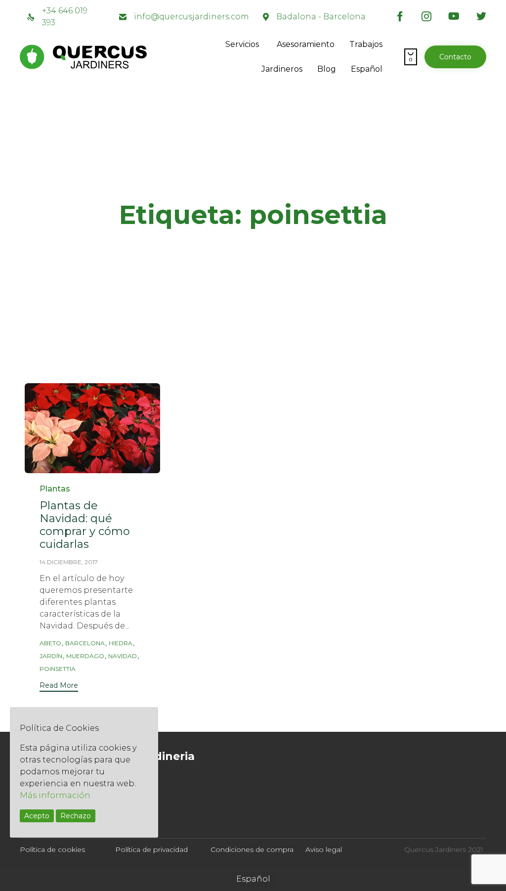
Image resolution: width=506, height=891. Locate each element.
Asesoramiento (306, 44)
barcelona (85, 643)
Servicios (242, 44)
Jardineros (281, 69)
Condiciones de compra (252, 849)
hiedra (120, 643)
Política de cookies (52, 849)
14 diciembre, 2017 (69, 562)
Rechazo (75, 815)
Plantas (55, 488)
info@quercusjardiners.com (191, 16)
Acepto (36, 815)
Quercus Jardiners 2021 (443, 849)
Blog (326, 69)
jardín (51, 656)
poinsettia (58, 668)
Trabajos (365, 44)
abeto (50, 643)
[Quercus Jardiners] (118, 57)
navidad (122, 656)
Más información (55, 795)
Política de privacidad (151, 849)
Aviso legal (323, 849)
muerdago (85, 656)
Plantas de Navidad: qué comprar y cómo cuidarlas (85, 525)
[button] (455, 56)
